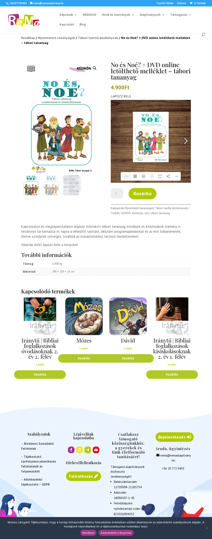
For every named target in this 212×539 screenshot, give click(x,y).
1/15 (126, 176)
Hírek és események (116, 15)
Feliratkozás (81, 476)
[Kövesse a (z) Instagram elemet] (79, 450)
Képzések (66, 15)
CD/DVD (126, 213)
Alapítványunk (150, 15)
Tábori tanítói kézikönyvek (98, 38)
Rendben (88, 532)
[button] (94, 68)
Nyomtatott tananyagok (56, 38)
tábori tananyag (160, 213)
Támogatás (178, 15)
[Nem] (207, 528)
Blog (83, 24)
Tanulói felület (164, 3)
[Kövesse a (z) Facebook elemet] (71, 450)
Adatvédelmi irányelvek (116, 532)
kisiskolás (137, 213)
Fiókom (181, 3)
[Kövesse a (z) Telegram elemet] (87, 450)
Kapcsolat (67, 24)
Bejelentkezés (172, 437)
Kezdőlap (28, 38)
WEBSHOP (89, 15)
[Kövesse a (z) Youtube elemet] (96, 450)
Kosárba (143, 193)
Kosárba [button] (40, 374)
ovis (147, 213)
